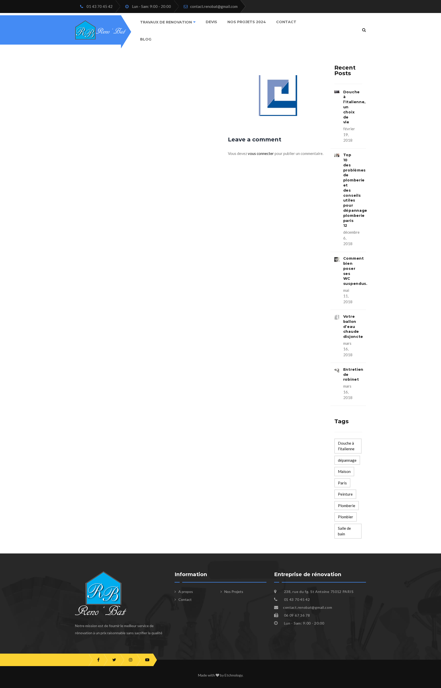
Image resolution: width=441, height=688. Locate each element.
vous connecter (261, 153)
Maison (344, 471)
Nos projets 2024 (246, 22)
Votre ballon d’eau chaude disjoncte (353, 326)
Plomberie (346, 505)
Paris (342, 483)
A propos (185, 591)
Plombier (345, 516)
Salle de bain (344, 531)
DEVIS (211, 22)
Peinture (345, 494)
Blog (145, 39)
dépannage (347, 460)
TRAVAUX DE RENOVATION (166, 22)
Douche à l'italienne (346, 446)
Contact (286, 22)
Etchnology (233, 675)
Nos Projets (233, 591)
